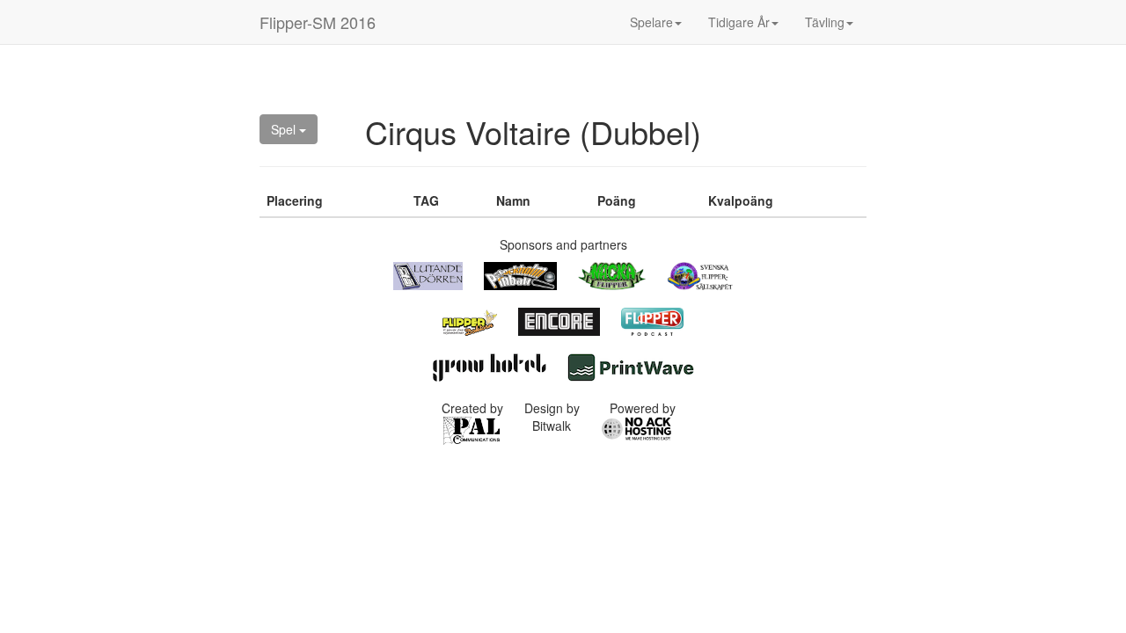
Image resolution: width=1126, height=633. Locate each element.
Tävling (824, 22)
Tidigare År (739, 22)
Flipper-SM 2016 (318, 22)
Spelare (651, 22)
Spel (285, 129)
